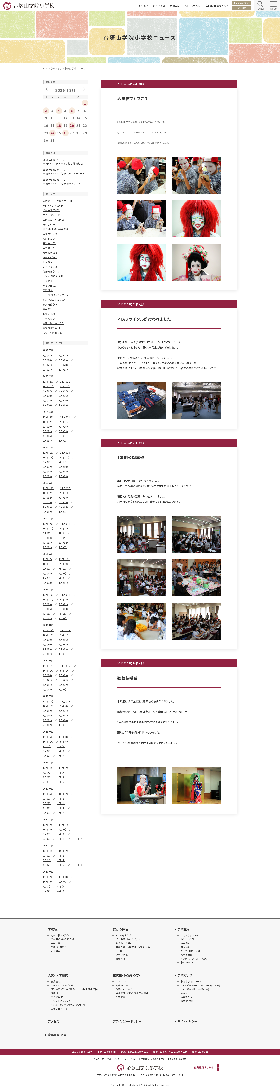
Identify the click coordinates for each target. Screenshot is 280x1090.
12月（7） (47, 559)
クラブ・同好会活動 (191, 951)
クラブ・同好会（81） (53, 276)
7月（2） (61, 798)
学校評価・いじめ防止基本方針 (132, 993)
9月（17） (65, 421)
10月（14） (48, 670)
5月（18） (63, 466)
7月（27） (63, 355)
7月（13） (63, 497)
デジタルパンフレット (62, 1000)
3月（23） (63, 507)
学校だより (56, 68)
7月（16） (63, 639)
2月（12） (47, 511)
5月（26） (63, 395)
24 (52, 133)
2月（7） (47, 755)
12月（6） (47, 737)
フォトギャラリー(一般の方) (195, 989)
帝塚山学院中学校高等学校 (134, 1052)
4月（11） (47, 720)
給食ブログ (186, 997)
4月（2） (47, 865)
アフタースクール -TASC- (194, 958)
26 (65, 133)
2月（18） (47, 476)
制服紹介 (185, 947)
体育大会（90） (50, 233)
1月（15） (63, 369)
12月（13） (48, 701)
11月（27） (65, 488)
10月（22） (48, 386)
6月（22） (47, 466)
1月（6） (63, 440)
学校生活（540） (51, 210)
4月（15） (47, 436)
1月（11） (63, 582)
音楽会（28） (49, 243)
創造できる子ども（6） (54, 299)
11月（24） (65, 630)
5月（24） (63, 680)
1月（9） (63, 618)
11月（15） (65, 665)
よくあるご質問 (241, 2)
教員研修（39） (50, 304)
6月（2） (47, 751)
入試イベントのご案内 (62, 985)
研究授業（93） (50, 266)
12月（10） (48, 594)
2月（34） (47, 405)
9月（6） (64, 741)
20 (72, 125)
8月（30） (47, 426)
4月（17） (47, 684)
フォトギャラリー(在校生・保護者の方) (200, 985)
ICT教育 (120, 951)
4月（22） (47, 400)
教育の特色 (159, 5)
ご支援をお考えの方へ (178, 1059)
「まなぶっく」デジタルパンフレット (68, 1004)
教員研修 (120, 958)
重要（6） (47, 309)
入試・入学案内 (193, 5)
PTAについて (123, 981)
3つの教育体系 (124, 935)
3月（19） (63, 649)
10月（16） (48, 457)
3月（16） (62, 613)
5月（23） (63, 431)
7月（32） (63, 391)
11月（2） (63, 767)
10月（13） (48, 706)
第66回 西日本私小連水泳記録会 (64, 163)
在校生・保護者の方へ (217, 5)
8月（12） (47, 497)
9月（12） (65, 635)
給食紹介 (185, 943)
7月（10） (62, 568)
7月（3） (61, 746)
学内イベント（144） (53, 205)
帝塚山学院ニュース (191, 981)
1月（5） (63, 511)
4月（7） (47, 613)
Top (45, 68)
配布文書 (120, 997)
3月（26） (63, 400)
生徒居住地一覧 (59, 1008)
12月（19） (48, 665)
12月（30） (48, 417)
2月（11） (47, 547)
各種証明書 (122, 985)
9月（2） (47, 798)
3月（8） (63, 436)
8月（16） (47, 675)
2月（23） (47, 582)
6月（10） (47, 537)
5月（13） (63, 609)
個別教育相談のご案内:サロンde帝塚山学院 (74, 989)
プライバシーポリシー (127, 1021)
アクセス (53, 1021)
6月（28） (47, 395)
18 (59, 125)
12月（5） (47, 794)
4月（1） (47, 777)
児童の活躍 (187, 954)
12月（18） (48, 488)
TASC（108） (49, 313)
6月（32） (47, 431)
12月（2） (47, 824)
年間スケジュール (190, 935)
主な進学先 (57, 997)
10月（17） (48, 599)
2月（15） (47, 689)
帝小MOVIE (187, 962)
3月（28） (63, 365)
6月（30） (47, 644)
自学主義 (56, 943)
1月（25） (63, 405)
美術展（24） (49, 248)
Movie (184, 993)
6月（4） (47, 860)
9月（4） (63, 881)
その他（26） (49, 224)
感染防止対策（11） (53, 328)
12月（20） (48, 381)
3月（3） (61, 751)
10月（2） (63, 794)
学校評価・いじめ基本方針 (153, 1059)
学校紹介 (143, 5)
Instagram (187, 1000)
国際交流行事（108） (53, 219)
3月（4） (61, 808)
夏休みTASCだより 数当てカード (63, 183)
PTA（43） (48, 280)
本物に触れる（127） (53, 323)
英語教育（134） (51, 271)
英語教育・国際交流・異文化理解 (133, 947)
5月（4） (63, 537)
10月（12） (48, 528)
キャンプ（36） (50, 257)
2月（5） (47, 812)
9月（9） (64, 564)
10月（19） (48, 635)
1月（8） (63, 653)
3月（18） (63, 471)
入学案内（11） (50, 318)
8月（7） (47, 568)
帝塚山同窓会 (57, 1035)
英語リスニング (124, 989)
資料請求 (241, 7)
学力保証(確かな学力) (128, 939)
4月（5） (47, 578)
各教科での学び (124, 943)
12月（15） (48, 452)
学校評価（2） (50, 285)
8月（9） (47, 462)
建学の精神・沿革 (60, 935)
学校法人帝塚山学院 (82, 1052)
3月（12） (63, 542)
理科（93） (48, 290)
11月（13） (64, 559)
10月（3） (47, 881)
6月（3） (47, 772)
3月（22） (63, 684)
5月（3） (63, 573)
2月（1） (61, 838)
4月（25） (47, 507)
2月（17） (47, 440)
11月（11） (65, 523)
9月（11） (65, 457)
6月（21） (47, 680)
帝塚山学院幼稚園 (106, 1052)
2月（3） (47, 782)
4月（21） (47, 365)
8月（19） (47, 604)
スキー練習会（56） (53, 332)
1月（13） (63, 476)
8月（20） (47, 639)
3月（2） (47, 838)
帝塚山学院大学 (200, 1052)
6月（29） (47, 502)
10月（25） (48, 493)
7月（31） (63, 604)
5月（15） (63, 360)
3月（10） (63, 720)
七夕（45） (48, 262)
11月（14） (65, 701)
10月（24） (48, 421)
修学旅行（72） (50, 252)
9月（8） (64, 528)
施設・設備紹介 (59, 947)
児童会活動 (122, 954)
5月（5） (61, 772)
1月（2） (61, 755)
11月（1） (63, 824)
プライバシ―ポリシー (112, 1059)
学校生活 (175, 5)
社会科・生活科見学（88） (56, 229)
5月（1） (61, 803)
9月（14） (65, 386)
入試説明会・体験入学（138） (58, 200)
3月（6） (61, 865)
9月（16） (65, 493)
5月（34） (63, 644)
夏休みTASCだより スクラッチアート (65, 173)
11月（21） (65, 381)
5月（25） (63, 502)
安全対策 (56, 951)
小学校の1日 (187, 939)
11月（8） (63, 737)
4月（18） (47, 471)
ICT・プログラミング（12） (56, 295)
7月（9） (61, 533)
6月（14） (47, 573)
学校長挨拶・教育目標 (62, 939)
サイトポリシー (187, 1021)
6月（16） (47, 360)
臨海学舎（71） (50, 238)
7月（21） (63, 710)
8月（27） (47, 391)
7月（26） (63, 426)
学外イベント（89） (52, 215)
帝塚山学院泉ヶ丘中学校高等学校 (170, 1052)
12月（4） (47, 767)
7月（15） (62, 462)
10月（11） (48, 564)
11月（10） (65, 452)
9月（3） (63, 829)
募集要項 (56, 981)
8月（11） (47, 355)
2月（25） (47, 369)
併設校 (54, 993)
